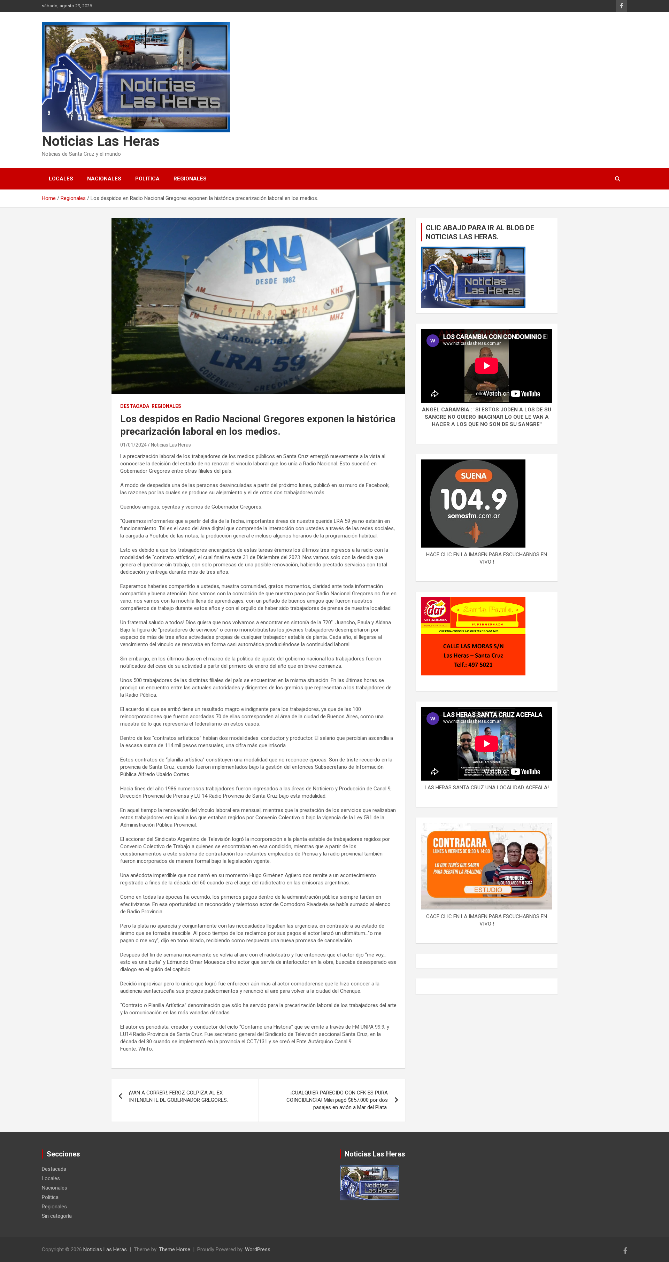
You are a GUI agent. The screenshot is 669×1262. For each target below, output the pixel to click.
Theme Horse (174, 1249)
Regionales (190, 179)
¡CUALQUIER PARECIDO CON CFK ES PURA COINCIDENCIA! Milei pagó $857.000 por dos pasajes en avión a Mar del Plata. (337, 1100)
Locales (61, 179)
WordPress (257, 1249)
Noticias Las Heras (101, 141)
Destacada (134, 406)
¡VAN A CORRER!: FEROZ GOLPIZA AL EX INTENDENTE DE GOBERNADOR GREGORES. (178, 1096)
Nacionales (104, 179)
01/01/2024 (133, 445)
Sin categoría (57, 1216)
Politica (147, 179)
